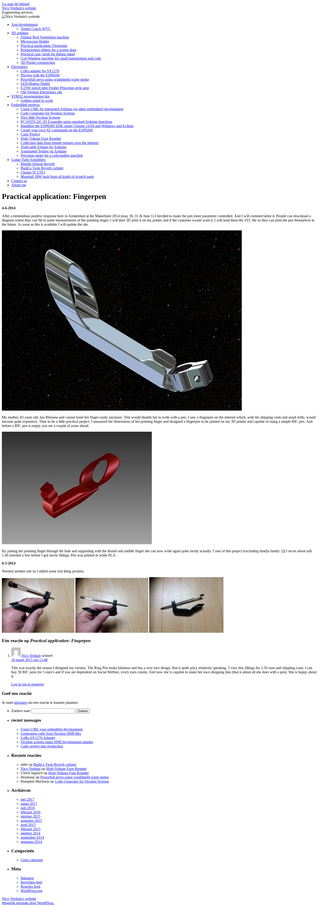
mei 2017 (27, 799)
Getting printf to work (37, 101)
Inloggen (27, 878)
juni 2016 (28, 808)
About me (18, 185)
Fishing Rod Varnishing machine (45, 37)
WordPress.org (31, 891)
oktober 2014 (30, 833)
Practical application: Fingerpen (44, 46)
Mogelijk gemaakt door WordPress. (28, 903)
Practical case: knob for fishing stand (48, 54)
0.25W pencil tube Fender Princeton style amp (55, 88)
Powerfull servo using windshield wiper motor (55, 79)
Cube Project (30, 134)
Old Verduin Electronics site (41, 92)
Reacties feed (30, 886)
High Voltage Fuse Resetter (41, 139)
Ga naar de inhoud (15, 4)
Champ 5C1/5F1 (33, 172)
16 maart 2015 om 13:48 (29, 660)
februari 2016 (31, 812)
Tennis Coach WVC (36, 29)
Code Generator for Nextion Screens (48, 113)
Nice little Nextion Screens (40, 117)
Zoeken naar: (21, 711)
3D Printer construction (38, 63)
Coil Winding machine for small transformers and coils (61, 58)
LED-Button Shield (35, 84)
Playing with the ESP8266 (40, 75)
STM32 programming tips (30, 96)
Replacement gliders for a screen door (48, 50)
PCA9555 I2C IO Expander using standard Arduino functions (66, 122)
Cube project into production (42, 746)
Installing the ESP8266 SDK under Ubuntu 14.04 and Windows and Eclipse (77, 126)
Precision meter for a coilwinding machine (52, 155)
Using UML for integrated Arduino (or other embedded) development (72, 109)
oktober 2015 (30, 816)
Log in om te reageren (27, 684)
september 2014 (32, 837)
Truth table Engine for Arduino (43, 147)
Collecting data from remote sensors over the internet (59, 143)
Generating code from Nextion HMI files (51, 734)
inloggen (20, 703)
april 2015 (28, 825)
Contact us (19, 181)
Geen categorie (32, 860)
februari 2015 (31, 829)
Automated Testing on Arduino (44, 151)
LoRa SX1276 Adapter (38, 738)
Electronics (19, 67)
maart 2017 (29, 804)
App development (24, 25)
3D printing (19, 33)
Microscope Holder (35, 41)
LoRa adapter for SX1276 (40, 71)
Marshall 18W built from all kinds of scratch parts (57, 177)
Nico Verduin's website (19, 8)
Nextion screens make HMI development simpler (57, 742)
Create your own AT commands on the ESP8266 (57, 130)
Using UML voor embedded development (51, 729)
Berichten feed (31, 882)
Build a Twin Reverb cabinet (42, 168)
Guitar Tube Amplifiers (28, 160)
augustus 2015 (31, 821)
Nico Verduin (31, 656)
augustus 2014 (31, 842)
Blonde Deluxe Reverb (38, 164)
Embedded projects (25, 105)
